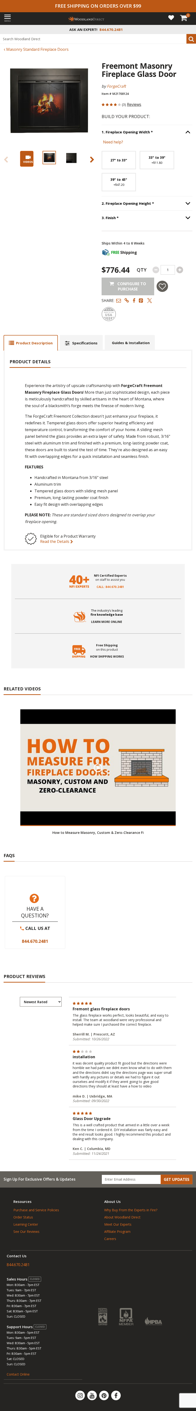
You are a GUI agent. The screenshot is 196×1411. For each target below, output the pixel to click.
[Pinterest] (104, 1395)
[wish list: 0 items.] (171, 17)
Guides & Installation (131, 342)
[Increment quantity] (179, 269)
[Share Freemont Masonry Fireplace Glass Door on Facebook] (134, 300)
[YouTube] (92, 1395)
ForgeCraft (116, 86)
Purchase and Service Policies (36, 1210)
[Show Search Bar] (189, 29)
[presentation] (49, 157)
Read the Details (55, 541)
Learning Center (25, 1224)
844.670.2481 (35, 941)
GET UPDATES (176, 1179)
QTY (142, 270)
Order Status (23, 1217)
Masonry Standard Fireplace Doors (37, 49)
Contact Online (18, 1374)
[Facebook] (116, 1395)
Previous (6, 159)
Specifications (85, 343)
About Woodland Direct (122, 1217)
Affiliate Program (117, 1231)
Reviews (134, 104)
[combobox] (98, 39)
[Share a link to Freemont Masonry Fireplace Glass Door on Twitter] (149, 300)
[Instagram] (80, 1395)
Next (92, 159)
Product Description (34, 343)
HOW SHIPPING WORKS (107, 657)
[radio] (119, 160)
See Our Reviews (26, 1231)
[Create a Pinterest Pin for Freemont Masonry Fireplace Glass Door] (141, 300)
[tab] (31, 343)
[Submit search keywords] (191, 39)
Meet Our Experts (117, 1224)
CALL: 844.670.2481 (110, 587)
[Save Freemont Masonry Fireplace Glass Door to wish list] (162, 286)
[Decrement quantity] (155, 269)
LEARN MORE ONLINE (106, 622)
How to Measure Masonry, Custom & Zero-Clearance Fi (98, 832)
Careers (110, 1238)
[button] (118, 300)
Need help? (113, 142)
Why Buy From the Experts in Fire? (130, 1210)
